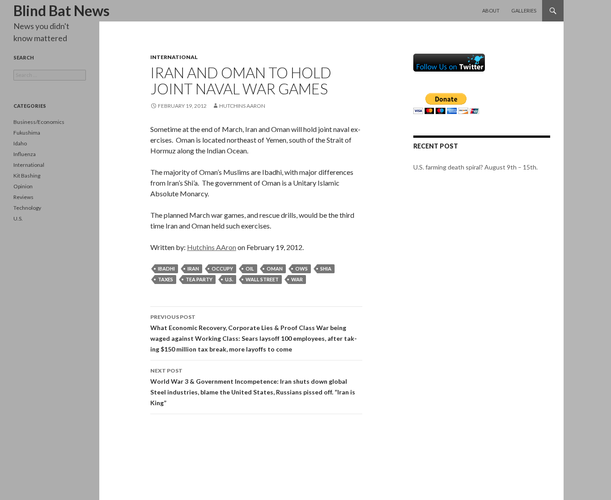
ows (301, 268)
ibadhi (166, 268)
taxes (165, 279)
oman (275, 268)
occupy (222, 268)
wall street (262, 279)
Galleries (523, 10)
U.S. (18, 218)
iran (193, 268)
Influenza (24, 154)
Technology (27, 207)
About (491, 10)
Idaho (20, 143)
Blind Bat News (61, 10)
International (174, 57)
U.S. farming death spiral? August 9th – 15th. (475, 167)
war (297, 279)
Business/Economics (38, 122)
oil (250, 268)
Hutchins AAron (242, 105)
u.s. (229, 279)
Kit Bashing (26, 175)
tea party (199, 279)
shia (325, 268)
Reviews (23, 197)
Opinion (23, 186)
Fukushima (26, 132)
